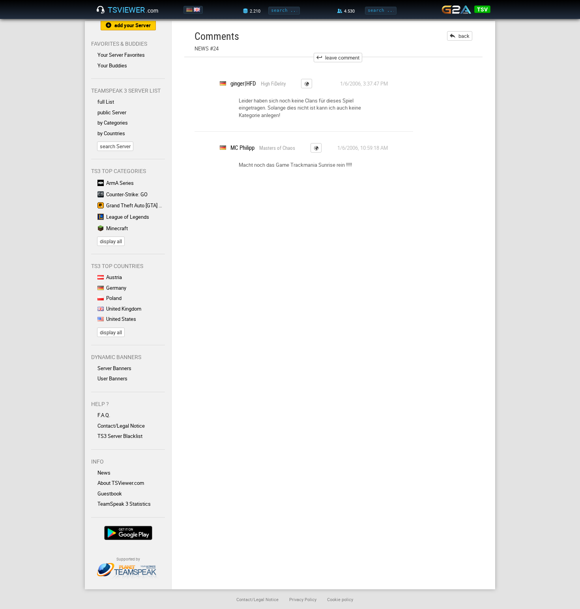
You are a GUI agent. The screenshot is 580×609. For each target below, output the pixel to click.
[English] (197, 9)
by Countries (111, 133)
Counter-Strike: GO (127, 194)
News (103, 472)
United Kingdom (123, 308)
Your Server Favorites (121, 54)
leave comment (342, 57)
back (464, 35)
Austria (114, 277)
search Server (115, 146)
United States (121, 318)
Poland (114, 298)
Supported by (128, 559)
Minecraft (117, 228)
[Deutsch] (190, 9)
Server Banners (114, 368)
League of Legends (127, 216)
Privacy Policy (302, 599)
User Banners (112, 378)
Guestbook (109, 493)
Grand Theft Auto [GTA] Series (135, 205)
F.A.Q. (103, 415)
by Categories (112, 122)
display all (111, 241)
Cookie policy (340, 599)
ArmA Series (120, 182)
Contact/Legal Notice (121, 425)
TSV (482, 9)
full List (105, 101)
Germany (116, 287)
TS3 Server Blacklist (119, 436)
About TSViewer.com (120, 482)
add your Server (132, 25)
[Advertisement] (459, 185)
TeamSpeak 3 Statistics (124, 503)
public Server (111, 112)
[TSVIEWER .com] (101, 10)
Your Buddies (112, 65)
